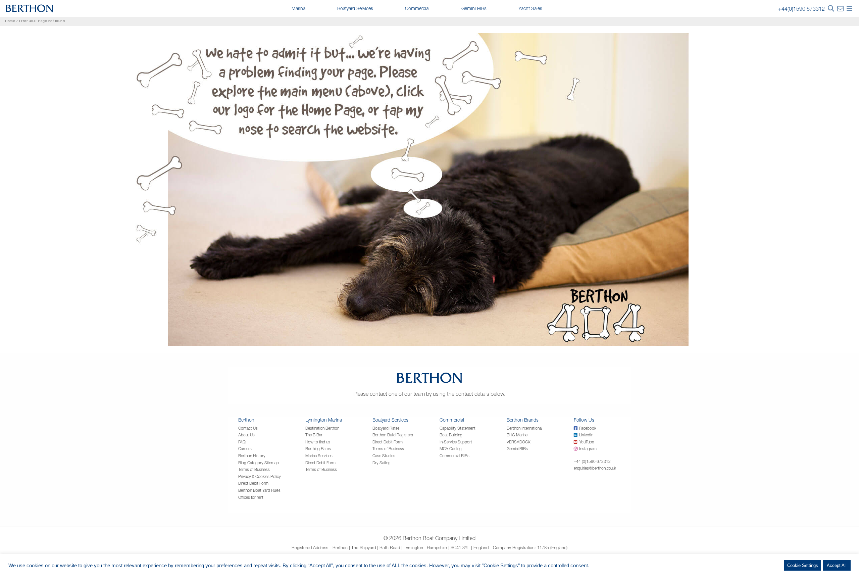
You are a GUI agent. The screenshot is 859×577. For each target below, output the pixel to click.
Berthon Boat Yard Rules (259, 490)
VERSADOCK (518, 441)
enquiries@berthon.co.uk (595, 468)
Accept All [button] (837, 565)
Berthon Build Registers (392, 434)
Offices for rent (250, 497)
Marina (298, 8)
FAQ (242, 441)
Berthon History (251, 455)
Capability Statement (457, 428)
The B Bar (313, 434)
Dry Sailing (381, 462)
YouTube (586, 441)
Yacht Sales (530, 8)
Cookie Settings (802, 565)
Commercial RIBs (454, 455)
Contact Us (248, 428)
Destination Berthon (322, 428)
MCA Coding (451, 448)
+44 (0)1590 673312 (592, 461)
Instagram (588, 448)
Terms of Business (254, 469)
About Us (246, 434)
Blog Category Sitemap (258, 462)
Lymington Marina (323, 420)
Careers (245, 448)
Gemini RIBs (474, 8)
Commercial (417, 8)
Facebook (587, 428)
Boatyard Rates (386, 428)
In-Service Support (456, 441)
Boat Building (451, 434)
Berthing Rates (318, 448)
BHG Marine (517, 434)
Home (10, 21)
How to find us (317, 441)
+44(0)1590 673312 (801, 9)
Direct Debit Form (253, 483)
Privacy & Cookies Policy (259, 476)
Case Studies (383, 455)
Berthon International (524, 428)
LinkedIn (586, 434)
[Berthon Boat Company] (29, 8)
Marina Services (319, 455)
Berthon (246, 420)
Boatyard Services (355, 8)
